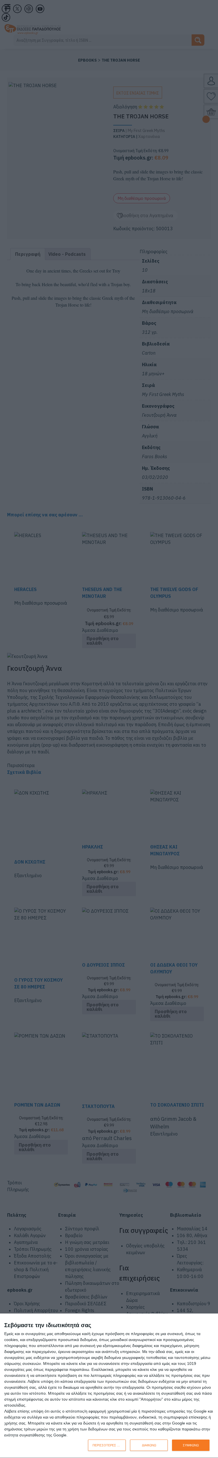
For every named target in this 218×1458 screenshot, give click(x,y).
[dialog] (109, 1386)
